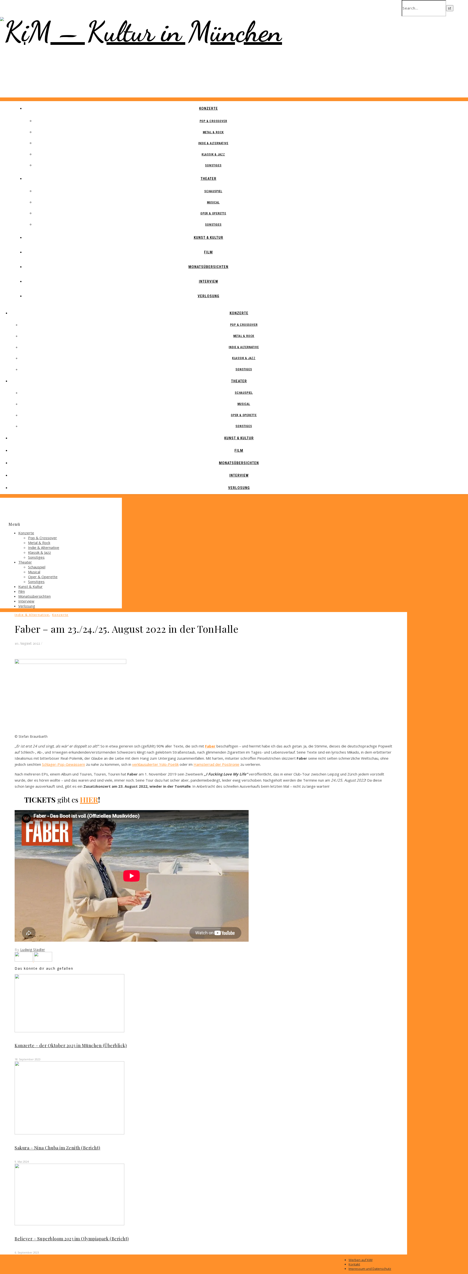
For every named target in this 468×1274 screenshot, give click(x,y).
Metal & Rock (213, 132)
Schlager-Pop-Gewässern (63, 764)
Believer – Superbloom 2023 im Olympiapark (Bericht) (72, 1239)
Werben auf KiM (360, 1260)
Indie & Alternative (213, 143)
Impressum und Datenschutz (370, 1268)
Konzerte (208, 108)
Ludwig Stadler (32, 949)
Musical (213, 202)
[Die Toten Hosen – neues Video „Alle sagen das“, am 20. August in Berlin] (24, 960)
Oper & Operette (213, 213)
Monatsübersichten (208, 267)
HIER (89, 800)
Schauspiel (213, 191)
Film (208, 252)
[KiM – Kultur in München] (141, 31)
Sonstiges (213, 165)
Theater (208, 178)
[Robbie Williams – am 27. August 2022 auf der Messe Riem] (43, 960)
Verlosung (208, 296)
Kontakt (354, 1264)
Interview (208, 281)
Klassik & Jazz (213, 154)
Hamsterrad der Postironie (216, 764)
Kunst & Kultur (208, 237)
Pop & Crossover (213, 121)
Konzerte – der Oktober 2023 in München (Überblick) (71, 1045)
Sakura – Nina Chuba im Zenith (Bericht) (57, 1148)
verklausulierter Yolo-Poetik (155, 764)
